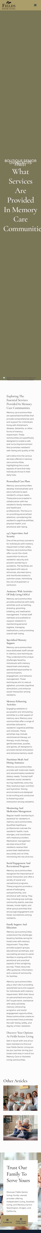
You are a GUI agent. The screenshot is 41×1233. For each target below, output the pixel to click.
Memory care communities (19, 870)
